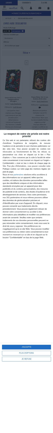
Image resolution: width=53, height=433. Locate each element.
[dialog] (26, 281)
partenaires (18, 175)
